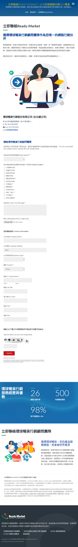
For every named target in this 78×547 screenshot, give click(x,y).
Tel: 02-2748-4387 (11, 124)
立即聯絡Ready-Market (45, 12)
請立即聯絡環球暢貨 (58, 491)
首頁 (26, 12)
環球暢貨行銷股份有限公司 (19, 539)
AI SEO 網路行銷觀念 (11, 534)
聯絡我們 (33, 12)
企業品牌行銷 (7, 496)
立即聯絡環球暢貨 (11, 130)
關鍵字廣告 (61, 493)
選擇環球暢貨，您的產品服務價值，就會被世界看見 (57, 443)
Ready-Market (20, 541)
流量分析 (14, 496)
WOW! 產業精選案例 (58, 531)
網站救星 (20, 496)
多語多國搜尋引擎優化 (51, 493)
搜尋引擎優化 (25, 493)
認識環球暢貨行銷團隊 (12, 531)
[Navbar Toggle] (73, 4)
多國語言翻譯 (40, 493)
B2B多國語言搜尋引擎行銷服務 (35, 531)
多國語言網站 (32, 493)
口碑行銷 (66, 493)
